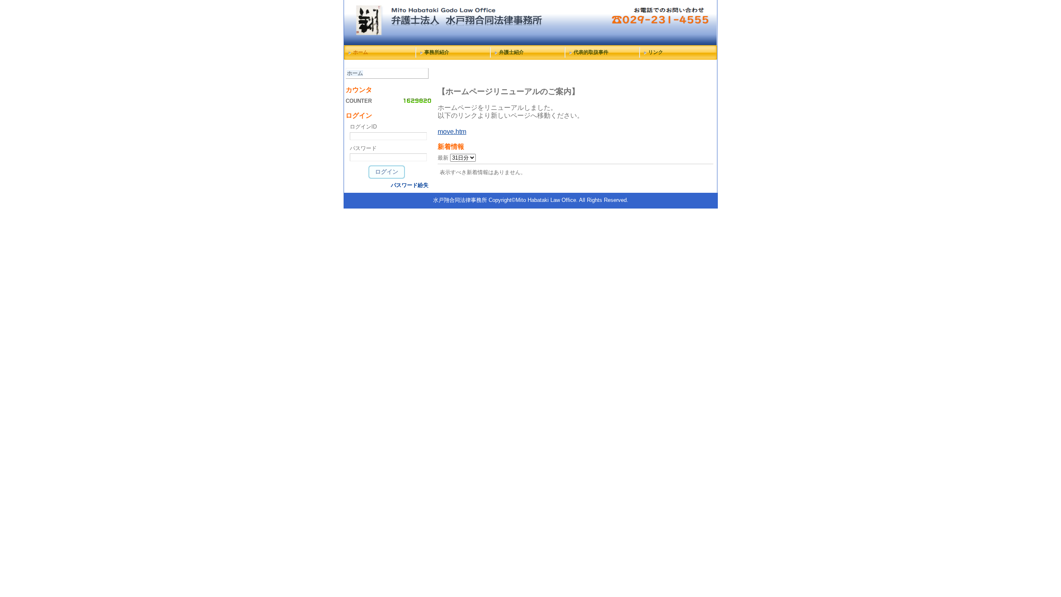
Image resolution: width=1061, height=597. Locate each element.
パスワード (363, 148)
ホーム (360, 52)
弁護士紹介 (511, 52)
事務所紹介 (436, 52)
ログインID (363, 127)
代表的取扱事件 (591, 52)
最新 (444, 158)
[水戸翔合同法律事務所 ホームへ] (530, 43)
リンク (655, 52)
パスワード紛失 (410, 185)
